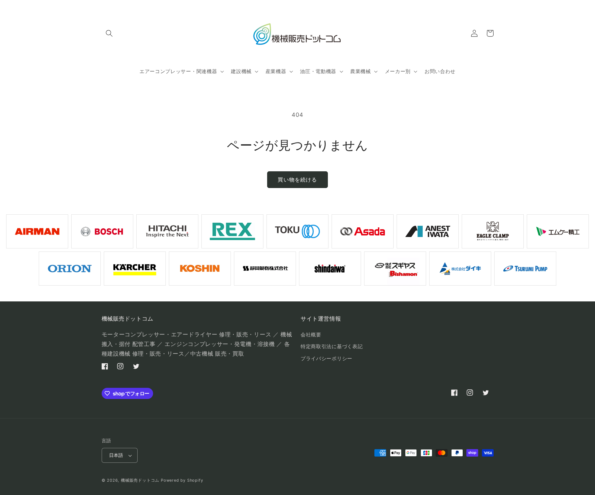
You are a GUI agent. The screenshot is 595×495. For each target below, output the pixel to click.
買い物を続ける (297, 179)
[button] (109, 33)
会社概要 (311, 334)
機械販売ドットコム (140, 480)
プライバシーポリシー (326, 358)
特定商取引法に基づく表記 (332, 346)
